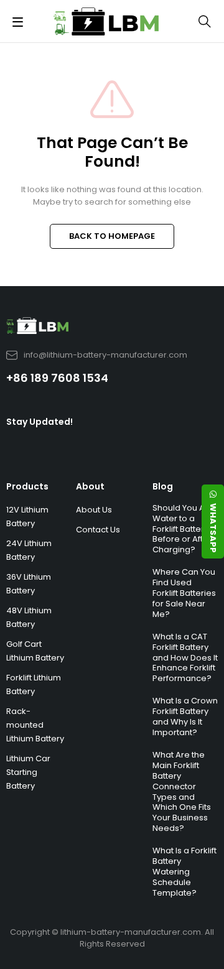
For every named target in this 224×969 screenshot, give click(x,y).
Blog (162, 486)
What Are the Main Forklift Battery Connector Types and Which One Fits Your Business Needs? (181, 791)
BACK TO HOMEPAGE (112, 236)
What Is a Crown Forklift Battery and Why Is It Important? (185, 716)
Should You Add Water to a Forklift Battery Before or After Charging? (184, 529)
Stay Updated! (39, 421)
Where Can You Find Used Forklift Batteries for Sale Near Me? (184, 593)
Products (27, 486)
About (90, 486)
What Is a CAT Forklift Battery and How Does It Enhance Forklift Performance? (185, 658)
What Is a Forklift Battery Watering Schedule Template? (184, 872)
